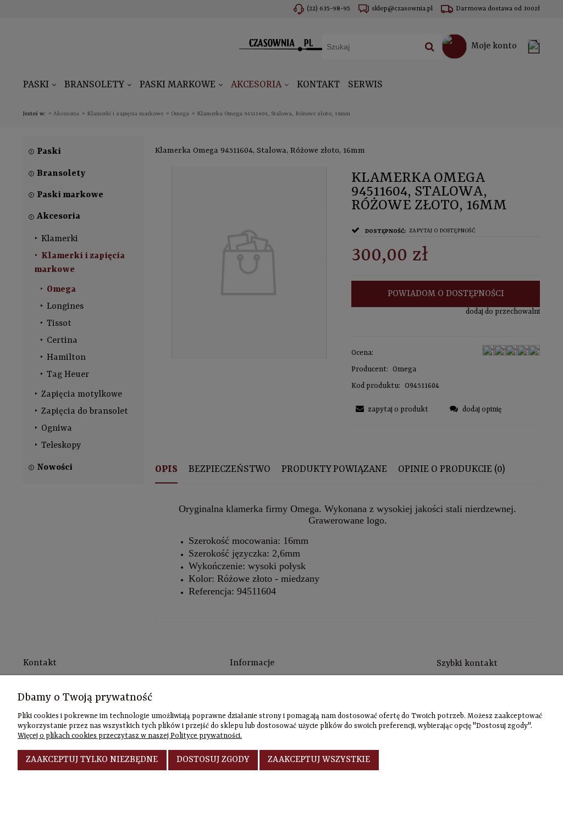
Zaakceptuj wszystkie (319, 760)
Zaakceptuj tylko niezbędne (92, 760)
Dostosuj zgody (213, 760)
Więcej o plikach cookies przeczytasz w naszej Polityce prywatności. (130, 736)
